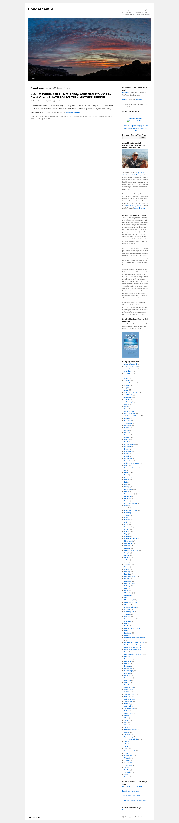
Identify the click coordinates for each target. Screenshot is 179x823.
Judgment (127, 564)
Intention (127, 555)
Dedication (127, 446)
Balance (126, 404)
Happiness (127, 527)
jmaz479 (57, 101)
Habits (126, 524)
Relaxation (127, 673)
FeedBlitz (139, 100)
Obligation (127, 614)
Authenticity (128, 402)
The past (127, 741)
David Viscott (80, 116)
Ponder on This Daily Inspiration (134, 638)
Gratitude (127, 515)
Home (33, 78)
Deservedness (128, 451)
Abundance (127, 371)
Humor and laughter (130, 538)
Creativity (127, 437)
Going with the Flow (130, 510)
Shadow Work (128, 713)
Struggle (127, 727)
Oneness (127, 616)
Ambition (127, 385)
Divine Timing (128, 461)
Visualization (128, 763)
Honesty (127, 531)
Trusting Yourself (129, 751)
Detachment (128, 458)
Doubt (126, 465)
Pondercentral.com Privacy (132, 645)
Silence (126, 718)
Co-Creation (128, 420)
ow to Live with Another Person (96, 116)
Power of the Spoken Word (132, 649)
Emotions (127, 472)
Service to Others (129, 708)
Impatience (127, 546)
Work (126, 774)
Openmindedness (129, 619)
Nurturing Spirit (129, 612)
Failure (126, 479)
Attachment (127, 397)
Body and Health (129, 411)
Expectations (128, 477)
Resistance (127, 680)
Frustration (127, 498)
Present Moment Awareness (48, 116)
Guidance (127, 520)
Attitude (126, 399)
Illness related (128, 541)
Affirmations (128, 376)
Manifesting (128, 593)
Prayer (126, 652)
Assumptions (128, 395)
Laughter (127, 574)
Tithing (126, 746)
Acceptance (127, 373)
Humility (127, 536)
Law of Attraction (129, 576)
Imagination (128, 543)
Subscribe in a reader (135, 118)
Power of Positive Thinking (133, 647)
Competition (128, 425)
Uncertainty (128, 758)
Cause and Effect (129, 413)
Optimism (127, 621)
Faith (126, 482)
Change (126, 418)
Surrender (127, 734)
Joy (125, 562)
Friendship (127, 496)
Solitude (126, 720)
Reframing (127, 666)
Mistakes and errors (130, 602)
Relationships (63, 116)
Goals (126, 505)
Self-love (127, 696)
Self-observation (129, 699)
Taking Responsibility (131, 739)
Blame (126, 409)
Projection (127, 661)
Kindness (127, 569)
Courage (127, 432)
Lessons (126, 579)
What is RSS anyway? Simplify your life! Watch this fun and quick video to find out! (135, 127)
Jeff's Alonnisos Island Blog (131, 796)
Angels (126, 387)
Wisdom (127, 770)
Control (126, 430)
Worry (126, 777)
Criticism (127, 439)
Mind (126, 597)
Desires (126, 454)
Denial (126, 449)
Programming (128, 659)
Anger (126, 390)
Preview (124, 100)
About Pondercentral (130, 369)
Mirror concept (129, 600)
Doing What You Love (131, 463)
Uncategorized (128, 755)
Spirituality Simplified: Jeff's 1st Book (134, 800)
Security (126, 685)
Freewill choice (129, 494)
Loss (125, 588)
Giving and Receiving (131, 503)
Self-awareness (129, 689)
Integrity (127, 553)
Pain (125, 623)
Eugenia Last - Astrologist (130, 791)
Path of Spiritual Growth (132, 628)
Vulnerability (128, 765)
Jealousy (127, 560)
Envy (126, 475)
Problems (127, 656)
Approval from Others (131, 392)
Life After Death (129, 583)
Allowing (127, 380)
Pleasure (127, 635)
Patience (126, 630)
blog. (134, 205)
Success (126, 732)
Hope (126, 534)
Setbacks (127, 711)
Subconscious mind (130, 730)
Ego (125, 470)
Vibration (127, 760)
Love (126, 590)
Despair (126, 456)
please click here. (139, 208)
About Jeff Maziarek (130, 364)
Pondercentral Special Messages (134, 642)
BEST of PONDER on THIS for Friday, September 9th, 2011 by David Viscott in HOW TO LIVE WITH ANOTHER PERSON (71, 95)
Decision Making (129, 444)
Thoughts (127, 744)
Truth (126, 753)
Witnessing (127, 772)
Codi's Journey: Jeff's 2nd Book (132, 786)
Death (126, 442)
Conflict (126, 428)
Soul (125, 722)
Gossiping (127, 512)
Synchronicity (128, 737)
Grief (126, 517)
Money (126, 604)
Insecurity (127, 548)
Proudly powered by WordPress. (135, 817)
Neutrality (127, 609)
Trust (126, 748)
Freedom (127, 491)
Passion (126, 626)
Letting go (127, 581)
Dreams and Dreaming (131, 468)
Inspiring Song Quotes (131, 550)
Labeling (127, 571)
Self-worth (127, 706)
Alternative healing (130, 383)
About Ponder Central (131, 366)
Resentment (128, 678)
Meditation (127, 595)
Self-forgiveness (129, 694)
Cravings (127, 435)
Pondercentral (41, 9)
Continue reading (74, 111)
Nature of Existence (130, 607)
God (125, 508)
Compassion (128, 423)
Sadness (126, 682)
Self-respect (128, 701)
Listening (127, 586)
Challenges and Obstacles (132, 416)
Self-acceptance (129, 687)
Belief (126, 406)
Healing (126, 529)
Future (126, 501)
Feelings (127, 487)
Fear (125, 484)
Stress (126, 725)
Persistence (127, 633)
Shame (126, 715)
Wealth (126, 767)
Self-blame (127, 692)
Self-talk (127, 704)
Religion (127, 675)
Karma (126, 567)
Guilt (126, 522)
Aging (126, 378)
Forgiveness (128, 489)
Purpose (126, 663)
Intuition (127, 557)
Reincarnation (128, 668)
